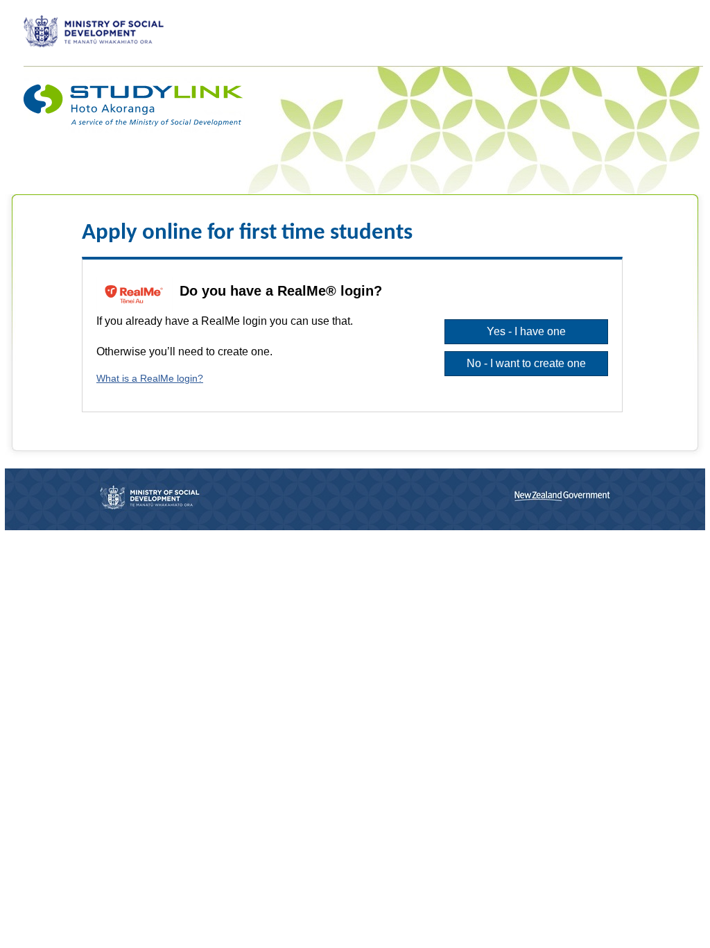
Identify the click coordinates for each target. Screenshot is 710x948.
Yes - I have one (526, 331)
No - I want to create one (526, 363)
